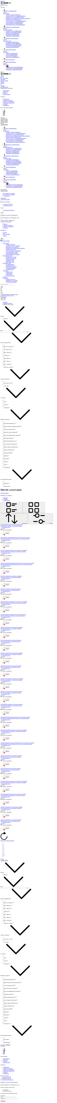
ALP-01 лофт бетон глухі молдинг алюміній (11, 654)
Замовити (3, 1101)
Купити (7, 533)
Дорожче (5, 499)
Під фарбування (10, 264)
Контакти (5, 91)
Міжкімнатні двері (7, 29)
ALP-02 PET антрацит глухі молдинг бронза (11, 705)
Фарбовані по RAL (10, 265)
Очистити (3, 1044)
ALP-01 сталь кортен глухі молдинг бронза (11, 692)
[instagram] (4, 113)
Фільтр (50, 523)
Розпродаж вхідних (10, 279)
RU (3, 75)
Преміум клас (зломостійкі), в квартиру (15, 248)
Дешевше (5, 497)
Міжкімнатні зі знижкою (12, 280)
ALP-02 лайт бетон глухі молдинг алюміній (11, 808)
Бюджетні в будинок (11, 249)
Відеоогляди (6, 99)
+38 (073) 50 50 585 (5, 199)
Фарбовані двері (10, 260)
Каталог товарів (6, 240)
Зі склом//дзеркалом (11, 268)
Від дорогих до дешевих (9, 194)
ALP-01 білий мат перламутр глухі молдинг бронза (13, 615)
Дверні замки (9, 273)
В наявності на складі (11, 257)
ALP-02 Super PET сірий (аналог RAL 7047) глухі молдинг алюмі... (16, 744)
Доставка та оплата (7, 100)
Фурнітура (5, 52)
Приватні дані (14, 294)
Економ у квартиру (10, 244)
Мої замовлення (6, 294)
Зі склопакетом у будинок (12, 252)
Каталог (8, 221)
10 (3, 855)
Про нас (5, 93)
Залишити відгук (6, 527)
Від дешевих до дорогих (9, 193)
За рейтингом (6, 195)
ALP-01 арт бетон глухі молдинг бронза (10, 590)
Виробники (6, 105)
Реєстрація (5, 78)
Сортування (24, 523)
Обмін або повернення (8, 102)
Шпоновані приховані (11, 267)
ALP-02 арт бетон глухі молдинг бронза (10, 769)
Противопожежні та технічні (13, 254)
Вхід (2, 78)
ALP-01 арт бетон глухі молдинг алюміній (11, 577)
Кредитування (6, 94)
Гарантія (5, 104)
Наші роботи (6, 90)
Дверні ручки (9, 272)
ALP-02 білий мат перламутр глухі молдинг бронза (13, 795)
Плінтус (5, 277)
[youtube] (4, 112)
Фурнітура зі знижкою (11, 282)
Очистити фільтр (5, 493)
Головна (3, 221)
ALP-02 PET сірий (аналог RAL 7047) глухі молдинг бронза (15, 718)
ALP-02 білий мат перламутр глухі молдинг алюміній (13, 782)
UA (1, 75)
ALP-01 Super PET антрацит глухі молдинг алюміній (13, 551)
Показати (8, 1044)
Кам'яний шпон (10, 269)
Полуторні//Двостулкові (11, 253)
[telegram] (4, 110)
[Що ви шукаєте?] (1, 289)
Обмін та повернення (8, 226)
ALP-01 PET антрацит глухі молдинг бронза (11, 526)
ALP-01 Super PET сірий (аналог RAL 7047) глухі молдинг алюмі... (16, 564)
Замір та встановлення (8, 101)
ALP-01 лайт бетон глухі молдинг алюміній (11, 628)
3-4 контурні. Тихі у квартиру (13, 245)
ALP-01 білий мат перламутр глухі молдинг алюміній (13, 603)
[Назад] (2, 299)
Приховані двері (7, 41)
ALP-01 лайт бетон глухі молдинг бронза (10, 641)
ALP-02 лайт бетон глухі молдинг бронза (10, 821)
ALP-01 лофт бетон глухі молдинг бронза (10, 667)
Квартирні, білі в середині (12, 247)
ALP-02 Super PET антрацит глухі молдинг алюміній (13, 731)
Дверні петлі (9, 274)
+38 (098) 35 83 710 (7, 205)
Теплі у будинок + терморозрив (13, 250)
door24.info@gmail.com (8, 210)
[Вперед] (4, 299)
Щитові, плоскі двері (11, 258)
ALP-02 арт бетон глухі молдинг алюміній (11, 757)
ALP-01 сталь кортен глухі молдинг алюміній (11, 680)
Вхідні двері (6, 13)
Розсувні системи (10, 275)
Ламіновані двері (10, 259)
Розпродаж (5, 64)
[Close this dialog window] (4, 119)
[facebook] (4, 115)
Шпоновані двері (10, 262)
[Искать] (2, 287)
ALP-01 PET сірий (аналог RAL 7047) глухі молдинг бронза (15, 538)
